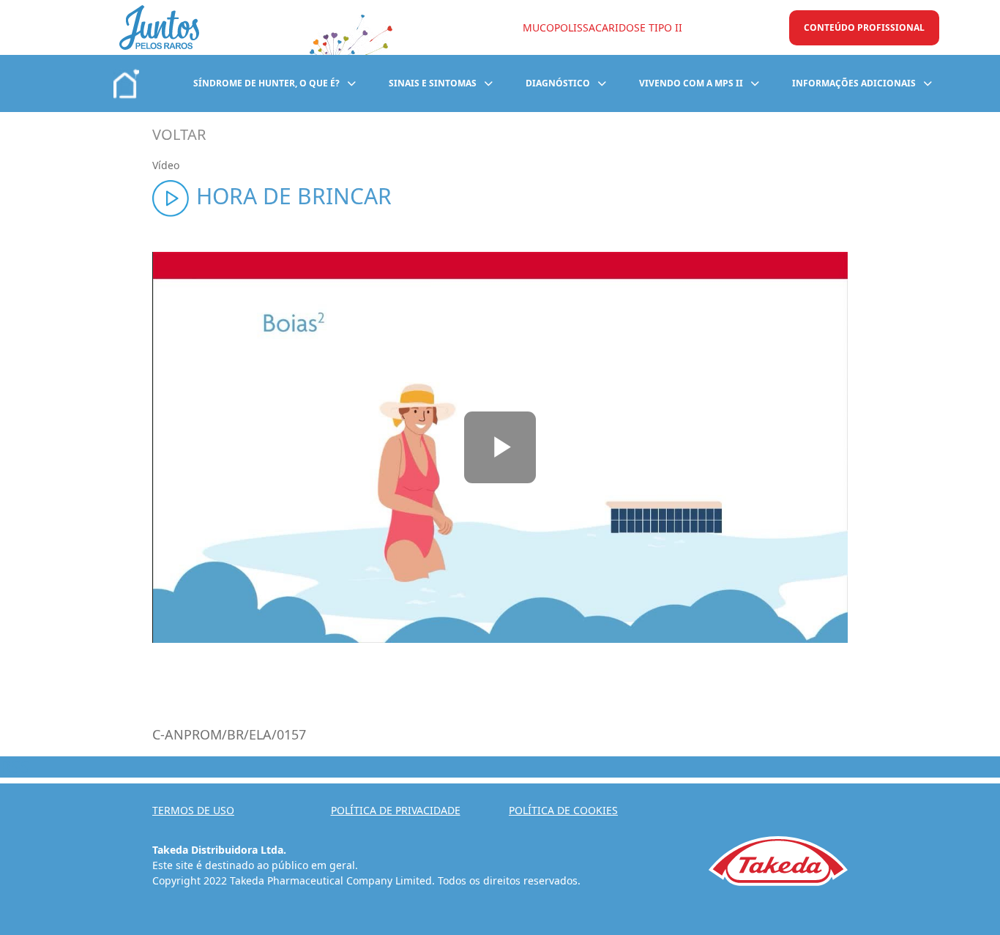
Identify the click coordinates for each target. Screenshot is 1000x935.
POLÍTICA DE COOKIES (563, 810)
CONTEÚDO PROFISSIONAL (864, 27)
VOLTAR (179, 134)
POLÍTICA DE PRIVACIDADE (395, 810)
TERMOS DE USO (193, 810)
